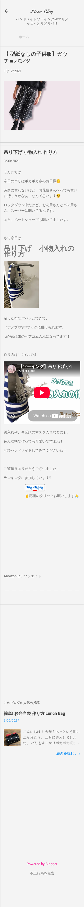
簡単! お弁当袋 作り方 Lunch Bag (34, 713)
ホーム (24, 37)
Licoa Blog (42, 11)
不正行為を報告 (42, 873)
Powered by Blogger (42, 864)
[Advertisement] (42, 650)
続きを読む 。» (68, 753)
